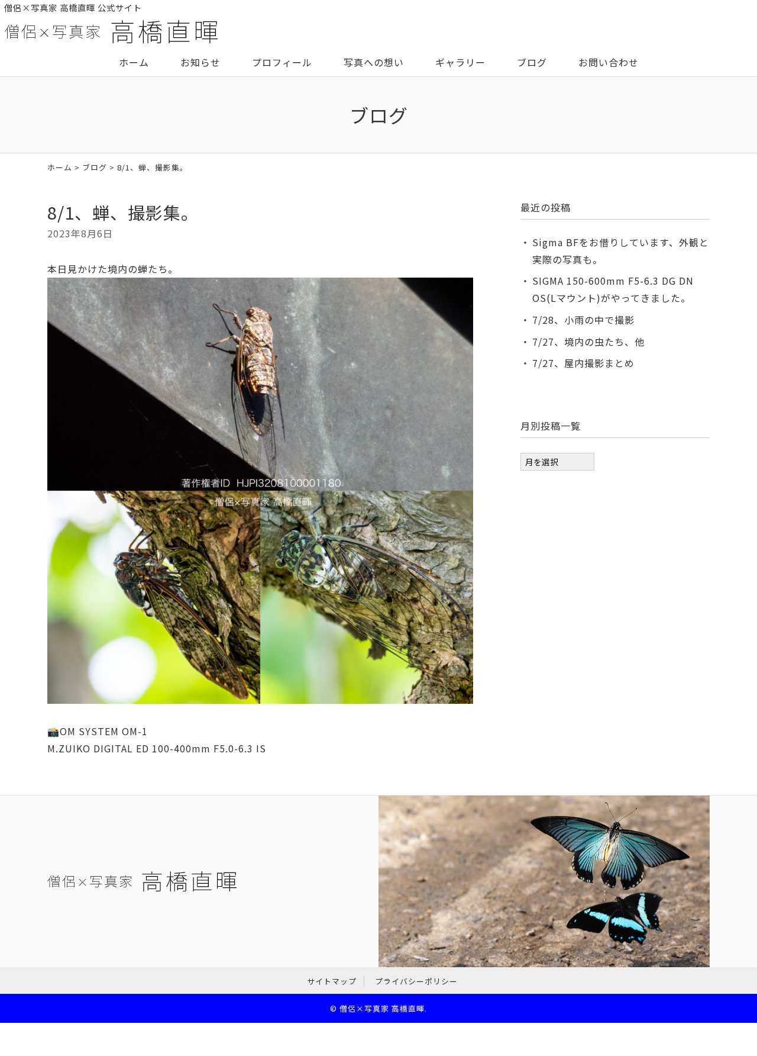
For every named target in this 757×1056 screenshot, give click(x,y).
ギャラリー (460, 62)
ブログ (532, 62)
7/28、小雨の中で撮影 (583, 320)
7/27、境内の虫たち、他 (588, 341)
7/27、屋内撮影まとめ (583, 363)
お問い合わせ (608, 62)
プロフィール (282, 62)
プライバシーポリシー (416, 981)
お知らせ (200, 62)
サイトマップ (332, 981)
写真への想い (374, 62)
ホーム (134, 62)
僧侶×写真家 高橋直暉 (382, 1008)
